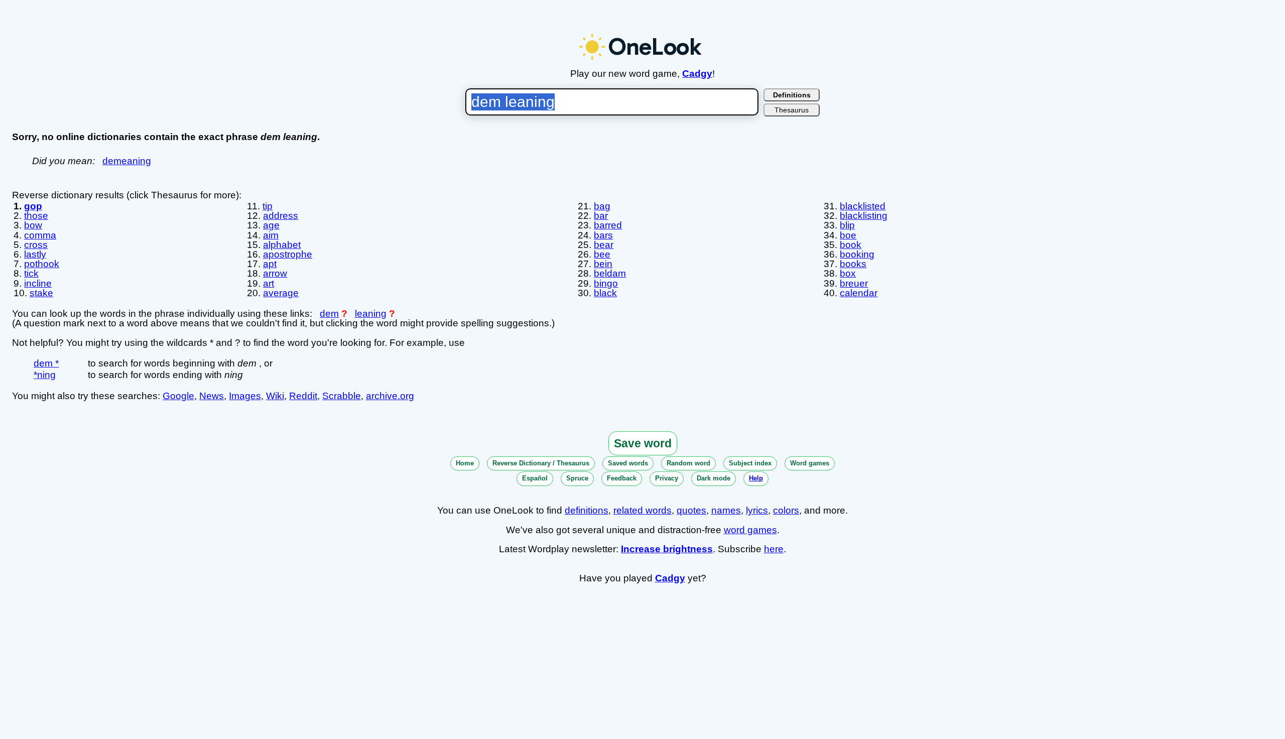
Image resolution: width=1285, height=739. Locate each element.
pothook (41, 264)
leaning (371, 313)
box (848, 273)
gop (33, 206)
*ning (45, 375)
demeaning (126, 161)
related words (642, 510)
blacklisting (863, 215)
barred (608, 225)
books (853, 264)
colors (786, 510)
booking (857, 254)
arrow (275, 273)
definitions (586, 510)
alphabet (282, 244)
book (850, 244)
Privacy (666, 478)
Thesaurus (792, 110)
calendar (858, 293)
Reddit (303, 396)
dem (329, 313)
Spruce (577, 478)
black (605, 293)
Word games (809, 463)
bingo (606, 283)
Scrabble (341, 396)
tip (268, 206)
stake (41, 293)
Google (178, 396)
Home (465, 463)
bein (603, 264)
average (281, 293)
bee (602, 254)
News (211, 396)
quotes (691, 510)
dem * (46, 363)
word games (750, 530)
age (271, 225)
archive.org (390, 396)
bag (602, 206)
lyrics (757, 510)
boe (848, 235)
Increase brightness (667, 549)
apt (270, 264)
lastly (35, 254)
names (726, 510)
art (268, 283)
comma (40, 235)
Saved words (628, 463)
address (280, 215)
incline (38, 283)
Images (245, 396)
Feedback (621, 478)
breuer (854, 283)
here (774, 549)
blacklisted (862, 206)
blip (847, 225)
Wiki (275, 396)
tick (31, 273)
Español (535, 478)
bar (601, 215)
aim (271, 235)
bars (603, 235)
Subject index (750, 463)
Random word (688, 463)
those (36, 215)
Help (756, 478)
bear (603, 244)
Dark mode (713, 478)
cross (36, 244)
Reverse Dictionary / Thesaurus (540, 463)
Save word (643, 443)
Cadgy (697, 73)
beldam (610, 273)
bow (33, 225)
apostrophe (287, 254)
